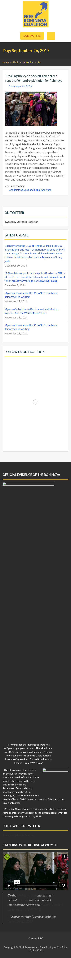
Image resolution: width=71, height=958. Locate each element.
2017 (15, 62)
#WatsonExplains (52, 905)
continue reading (15, 185)
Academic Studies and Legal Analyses (30, 189)
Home (6, 62)
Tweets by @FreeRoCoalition (21, 221)
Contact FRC (32, 35)
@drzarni (22, 900)
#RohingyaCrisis (27, 895)
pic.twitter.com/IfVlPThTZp (25, 909)
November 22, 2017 (20, 921)
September (28, 62)
